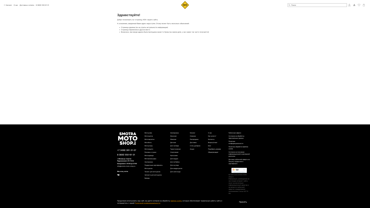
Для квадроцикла (176, 168)
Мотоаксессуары (150, 158)
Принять (243, 202)
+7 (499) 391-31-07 (126, 150)
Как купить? (212, 136)
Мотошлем (148, 133)
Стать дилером (195, 146)
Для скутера (174, 165)
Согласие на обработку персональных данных (236, 137)
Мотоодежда (149, 155)
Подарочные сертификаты (154, 165)
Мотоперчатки (149, 139)
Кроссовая (174, 155)
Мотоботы (148, 142)
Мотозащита (149, 149)
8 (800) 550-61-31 (126, 154)
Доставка (193, 142)
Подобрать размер (214, 149)
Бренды (147, 178)
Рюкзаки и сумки (150, 152)
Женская (173, 139)
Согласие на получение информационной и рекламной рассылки (239, 154)
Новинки (193, 136)
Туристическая (175, 149)
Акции (192, 149)
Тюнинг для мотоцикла (152, 171)
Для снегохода (175, 171)
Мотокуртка (149, 136)
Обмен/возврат (213, 152)
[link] (239, 171)
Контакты (211, 139)
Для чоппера (174, 146)
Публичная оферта (235, 133)
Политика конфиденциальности (236, 142)
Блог (209, 146)
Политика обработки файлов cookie (238, 148)
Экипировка (149, 162)
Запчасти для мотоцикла (153, 175)
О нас (210, 133)
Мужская (173, 136)
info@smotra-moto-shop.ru (126, 166)
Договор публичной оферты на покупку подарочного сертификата (239, 161)
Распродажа (194, 139)
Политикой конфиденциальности (147, 203)
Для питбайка (175, 162)
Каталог (192, 133)
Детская (173, 142)
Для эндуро (174, 158)
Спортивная (174, 152)
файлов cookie (176, 201)
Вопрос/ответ (212, 142)
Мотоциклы (149, 168)
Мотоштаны (149, 146)
